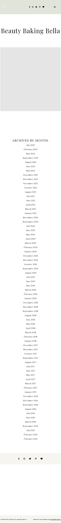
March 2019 (30, 290)
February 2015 (30, 434)
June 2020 (30, 230)
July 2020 (30, 226)
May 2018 (30, 324)
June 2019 (30, 281)
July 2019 (30, 277)
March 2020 (30, 243)
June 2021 (30, 200)
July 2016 (30, 413)
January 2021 (30, 213)
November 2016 (30, 400)
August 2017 (30, 362)
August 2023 (30, 162)
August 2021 (30, 192)
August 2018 (30, 315)
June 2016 (30, 417)
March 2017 (30, 383)
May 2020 (30, 234)
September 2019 (30, 268)
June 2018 (30, 319)
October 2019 (30, 264)
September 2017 (30, 358)
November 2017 (30, 349)
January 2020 (30, 251)
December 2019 (30, 256)
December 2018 (30, 302)
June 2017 (30, 370)
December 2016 (30, 396)
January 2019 (30, 298)
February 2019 (30, 294)
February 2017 (30, 388)
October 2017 (30, 353)
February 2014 (30, 439)
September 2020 (30, 221)
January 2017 (30, 392)
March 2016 (30, 422)
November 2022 (30, 179)
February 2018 (30, 336)
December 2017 (30, 345)
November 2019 (30, 260)
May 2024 (30, 153)
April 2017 (30, 379)
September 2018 (30, 311)
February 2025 (30, 149)
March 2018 (30, 332)
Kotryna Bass (55, 519)
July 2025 (30, 145)
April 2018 (30, 328)
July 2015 (30, 430)
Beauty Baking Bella (30, 30)
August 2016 (30, 409)
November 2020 (30, 217)
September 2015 (30, 426)
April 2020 (30, 239)
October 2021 (30, 187)
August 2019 (30, 273)
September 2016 (30, 405)
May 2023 (30, 170)
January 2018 (30, 341)
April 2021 (30, 204)
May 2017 (30, 375)
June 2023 (30, 166)
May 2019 (30, 285)
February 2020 (30, 247)
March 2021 (30, 209)
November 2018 (30, 307)
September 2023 (30, 158)
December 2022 (30, 175)
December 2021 (30, 183)
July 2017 (30, 366)
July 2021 (30, 196)
